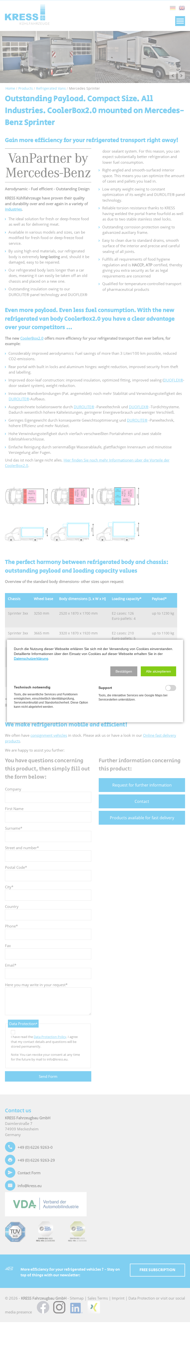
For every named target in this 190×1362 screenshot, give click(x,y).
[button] (123, 671)
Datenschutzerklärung (31, 658)
